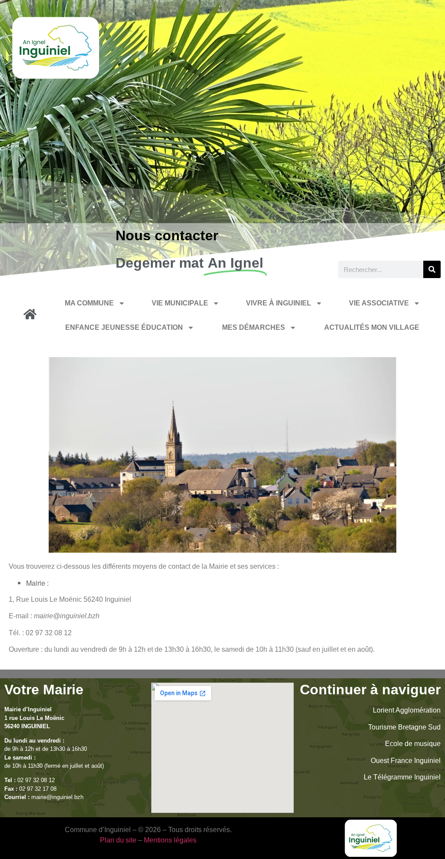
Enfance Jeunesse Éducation (124, 327)
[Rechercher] (432, 269)
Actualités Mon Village (371, 327)
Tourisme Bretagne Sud (404, 727)
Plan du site (118, 840)
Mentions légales (170, 840)
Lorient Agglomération (407, 710)
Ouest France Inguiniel (406, 760)
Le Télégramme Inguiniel (402, 777)
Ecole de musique (413, 743)
